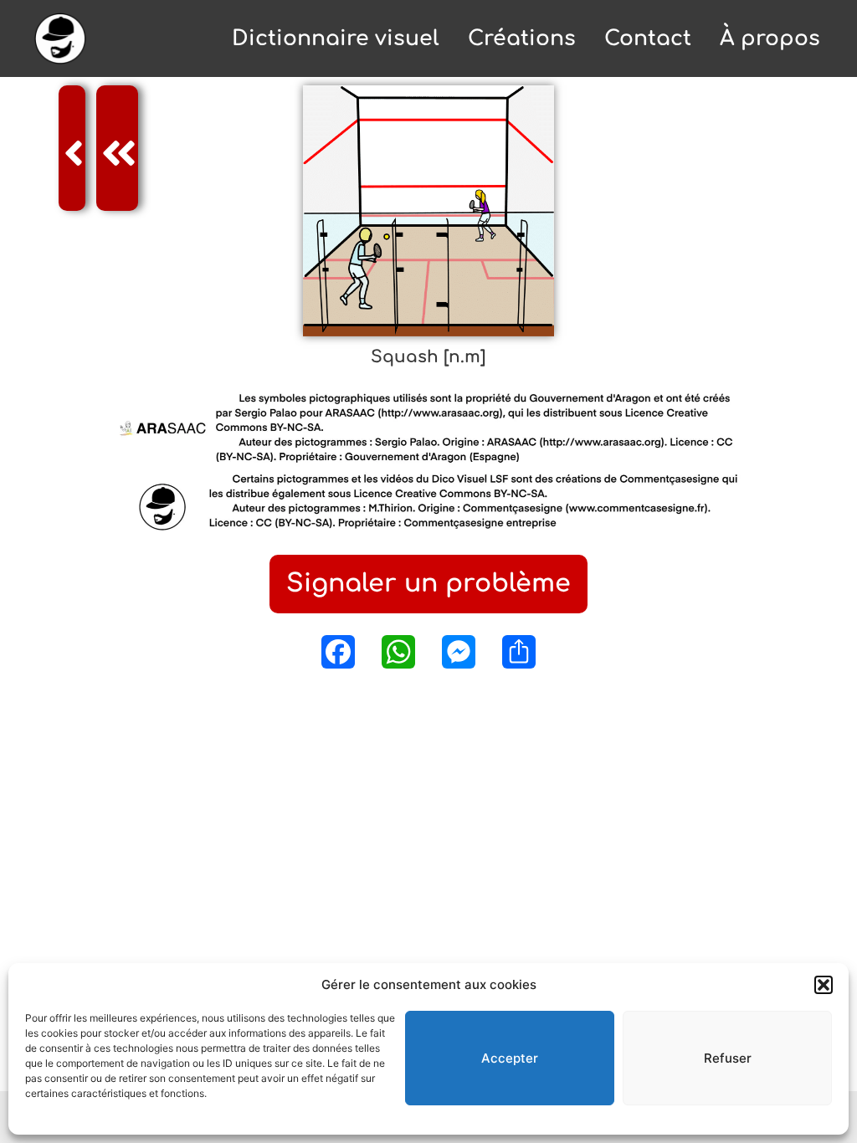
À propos (770, 38)
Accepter (509, 1058)
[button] (823, 984)
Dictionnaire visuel (335, 38)
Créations (522, 38)
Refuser (728, 1058)
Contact (647, 38)
